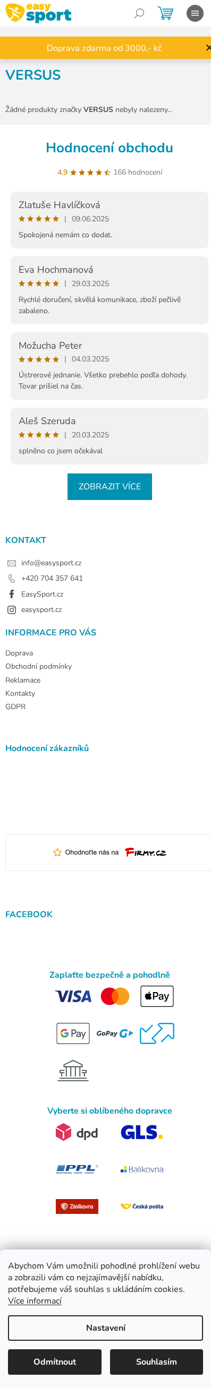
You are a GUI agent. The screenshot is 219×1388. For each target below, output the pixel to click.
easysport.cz (41, 610)
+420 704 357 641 (52, 578)
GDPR (15, 707)
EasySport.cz (42, 594)
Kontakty (20, 693)
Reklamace (22, 680)
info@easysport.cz (51, 563)
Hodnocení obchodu (109, 148)
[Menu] (195, 13)
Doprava (19, 653)
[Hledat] (139, 13)
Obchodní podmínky (38, 666)
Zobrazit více (110, 487)
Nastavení (105, 1328)
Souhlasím (156, 1362)
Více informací (35, 1301)
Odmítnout (54, 1362)
